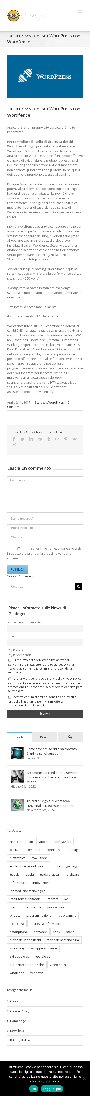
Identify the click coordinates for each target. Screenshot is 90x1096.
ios (66, 899)
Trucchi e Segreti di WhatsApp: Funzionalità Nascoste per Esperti (51, 803)
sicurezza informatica (45, 923)
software (40, 932)
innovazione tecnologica (27, 891)
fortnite (54, 866)
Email (11, 636)
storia (70, 932)
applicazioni (62, 841)
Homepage (18, 1021)
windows (36, 973)
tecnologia (42, 956)
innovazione (41, 882)
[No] (84, 1078)
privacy (15, 915)
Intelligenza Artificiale (25, 899)
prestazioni (55, 907)
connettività (55, 850)
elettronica (17, 858)
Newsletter (18, 1030)
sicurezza (17, 923)
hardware (72, 874)
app (30, 841)
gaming (71, 866)
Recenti (44, 737)
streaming (17, 948)
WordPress (56, 402)
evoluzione (39, 858)
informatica (18, 882)
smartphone (19, 932)
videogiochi (58, 964)
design (74, 850)
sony (56, 932)
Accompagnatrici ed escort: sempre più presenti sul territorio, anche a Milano (52, 777)
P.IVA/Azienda (21, 655)
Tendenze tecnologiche (27, 964)
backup (15, 850)
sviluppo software (43, 948)
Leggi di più (52, 1089)
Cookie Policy (19, 1011)
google (15, 874)
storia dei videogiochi (25, 940)
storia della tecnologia (63, 940)
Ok (33, 1089)
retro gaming (67, 915)
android (15, 841)
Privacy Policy (20, 1040)
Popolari (20, 737)
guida (30, 874)
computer (34, 850)
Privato (17, 650)
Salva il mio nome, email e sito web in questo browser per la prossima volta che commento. (44, 553)
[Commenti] (70, 737)
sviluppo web (19, 956)
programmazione (39, 915)
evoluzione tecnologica (26, 866)
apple (43, 841)
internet (52, 899)
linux (13, 907)
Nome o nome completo (24, 622)
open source (32, 907)
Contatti (15, 1001)
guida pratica (49, 874)
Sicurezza (40, 402)
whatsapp (17, 973)
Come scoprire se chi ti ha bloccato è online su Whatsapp (52, 751)
